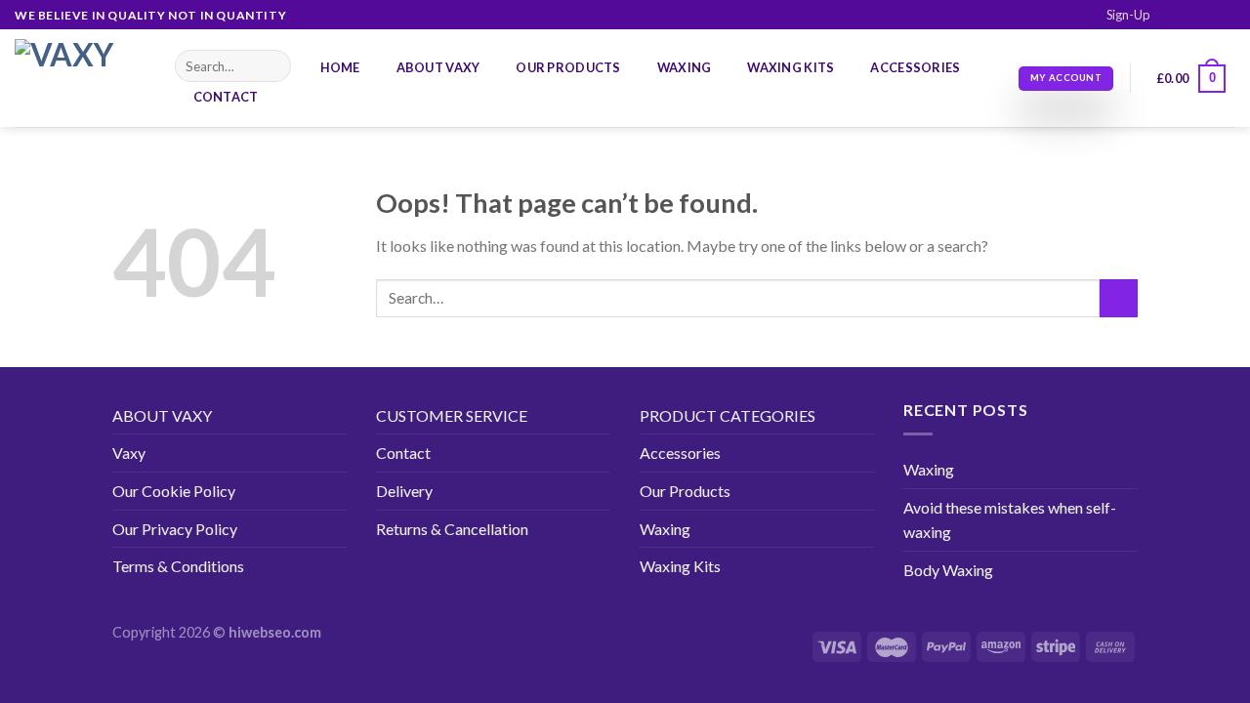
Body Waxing (948, 569)
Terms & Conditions (178, 566)
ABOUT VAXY (162, 415)
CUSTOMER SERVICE (451, 415)
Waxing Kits (790, 67)
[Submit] (273, 66)
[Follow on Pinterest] (1225, 15)
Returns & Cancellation (452, 528)
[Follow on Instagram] (1188, 15)
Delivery (404, 490)
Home (340, 67)
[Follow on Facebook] (1170, 15)
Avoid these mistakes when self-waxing (1009, 520)
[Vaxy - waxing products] (80, 78)
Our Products (568, 67)
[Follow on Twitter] (1207, 15)
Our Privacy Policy (174, 528)
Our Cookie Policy (173, 490)
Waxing (684, 67)
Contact (226, 96)
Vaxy (129, 452)
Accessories (915, 67)
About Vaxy (438, 67)
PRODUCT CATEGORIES (727, 415)
